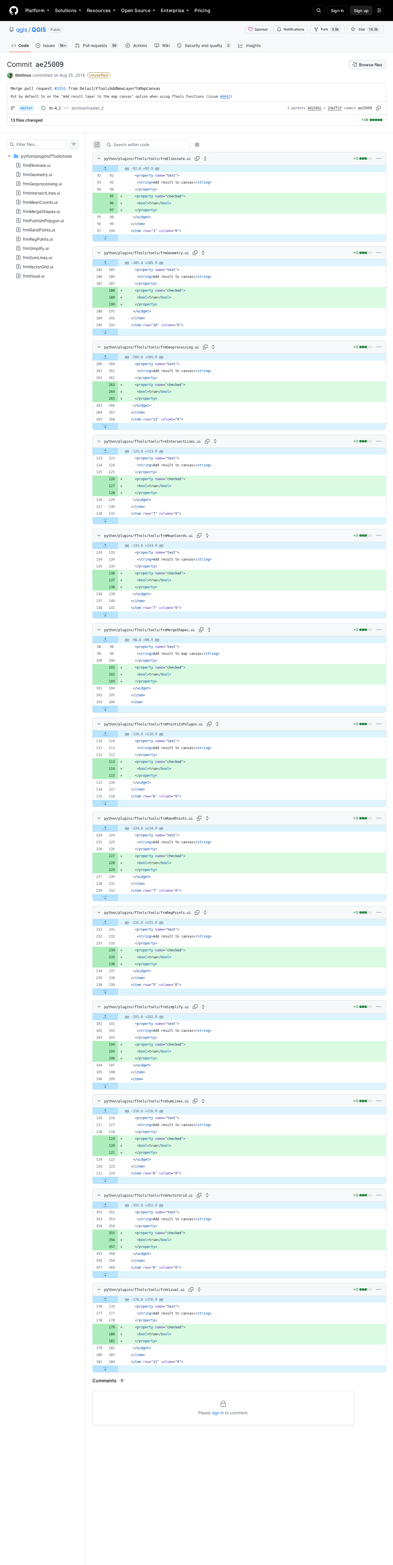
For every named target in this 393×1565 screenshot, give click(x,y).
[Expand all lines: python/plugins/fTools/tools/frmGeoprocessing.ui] (213, 347)
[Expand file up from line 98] (105, 639)
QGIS (39, 29)
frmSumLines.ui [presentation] (37, 257)
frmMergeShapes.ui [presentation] (41, 211)
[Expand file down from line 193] (105, 332)
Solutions (66, 10)
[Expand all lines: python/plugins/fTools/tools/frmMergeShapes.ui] (209, 630)
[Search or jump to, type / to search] (319, 10)
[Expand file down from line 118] (105, 803)
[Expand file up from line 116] (105, 1111)
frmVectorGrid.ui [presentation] (38, 266)
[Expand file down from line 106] (105, 709)
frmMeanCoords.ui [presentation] (40, 201)
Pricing (202, 10)
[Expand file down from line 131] (105, 520)
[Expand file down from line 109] (105, 1086)
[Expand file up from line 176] (105, 1299)
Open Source (135, 10)
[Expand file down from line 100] (105, 237)
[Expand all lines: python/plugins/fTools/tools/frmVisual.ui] (199, 1289)
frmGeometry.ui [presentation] (37, 174)
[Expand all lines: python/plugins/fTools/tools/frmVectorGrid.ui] (207, 1195)
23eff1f (335, 108)
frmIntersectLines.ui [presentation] (41, 192)
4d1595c (315, 108)
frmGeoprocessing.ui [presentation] (42, 183)
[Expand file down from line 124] (105, 1180)
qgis (21, 29)
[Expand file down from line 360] (105, 1274)
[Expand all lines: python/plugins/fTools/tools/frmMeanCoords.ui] (207, 535)
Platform (35, 10)
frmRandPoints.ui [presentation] (39, 229)
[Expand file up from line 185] (105, 262)
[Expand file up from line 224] (105, 828)
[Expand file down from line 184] (105, 1368)
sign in (218, 1412)
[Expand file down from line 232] (105, 897)
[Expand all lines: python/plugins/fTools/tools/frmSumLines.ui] (203, 1101)
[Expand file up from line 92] (105, 168)
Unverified (98, 75)
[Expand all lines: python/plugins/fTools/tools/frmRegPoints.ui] (205, 912)
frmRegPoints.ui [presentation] (38, 238)
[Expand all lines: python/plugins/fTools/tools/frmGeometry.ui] (203, 253)
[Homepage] (13, 10)
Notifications (294, 29)
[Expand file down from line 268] (105, 426)
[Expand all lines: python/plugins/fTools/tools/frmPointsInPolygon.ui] (217, 724)
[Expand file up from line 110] (105, 734)
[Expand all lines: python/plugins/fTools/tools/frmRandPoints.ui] (207, 818)
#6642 (225, 97)
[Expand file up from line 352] (105, 1205)
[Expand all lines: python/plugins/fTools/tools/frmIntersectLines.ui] (215, 441)
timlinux (23, 75)
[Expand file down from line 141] (105, 614)
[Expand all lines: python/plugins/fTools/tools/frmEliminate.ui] (205, 158)
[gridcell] (239, 168)
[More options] (379, 158)
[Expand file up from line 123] (105, 451)
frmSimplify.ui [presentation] (36, 248)
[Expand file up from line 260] (105, 357)
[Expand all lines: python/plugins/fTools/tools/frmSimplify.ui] (203, 1007)
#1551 (60, 88)
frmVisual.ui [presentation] (33, 275)
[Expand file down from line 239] (105, 991)
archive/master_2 (87, 107)
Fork (330, 29)
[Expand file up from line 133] (105, 545)
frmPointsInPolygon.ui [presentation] (43, 220)
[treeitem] (42, 215)
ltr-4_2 (55, 107)
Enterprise (172, 10)
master (26, 108)
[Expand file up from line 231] (105, 922)
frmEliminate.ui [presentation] (36, 165)
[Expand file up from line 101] (105, 1016)
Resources (99, 10)
